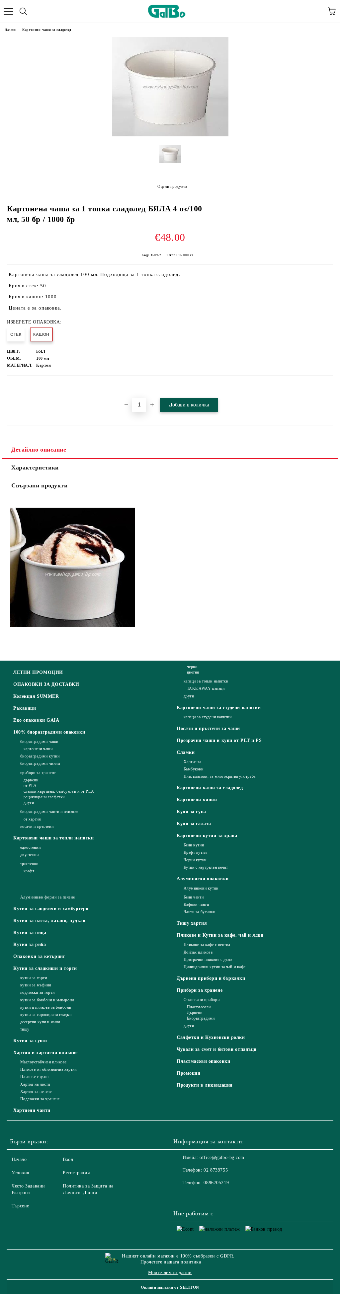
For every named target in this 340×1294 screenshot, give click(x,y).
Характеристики (35, 467)
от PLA (30, 785)
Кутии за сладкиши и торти (45, 968)
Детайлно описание (38, 449)
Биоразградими (201, 1018)
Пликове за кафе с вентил (207, 944)
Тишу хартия (192, 923)
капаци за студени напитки (208, 717)
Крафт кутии (195, 852)
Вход (68, 1159)
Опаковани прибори (201, 999)
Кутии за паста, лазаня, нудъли (49, 920)
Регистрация (76, 1172)
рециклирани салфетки (44, 797)
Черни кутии (195, 860)
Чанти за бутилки (199, 911)
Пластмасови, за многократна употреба (220, 776)
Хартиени (192, 761)
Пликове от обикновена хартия (48, 1069)
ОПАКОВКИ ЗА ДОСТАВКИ (46, 684)
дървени (31, 780)
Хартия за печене (36, 1091)
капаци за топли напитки (206, 681)
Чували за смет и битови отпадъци (217, 1049)
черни (192, 666)
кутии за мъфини (35, 985)
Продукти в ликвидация (205, 1085)
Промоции (188, 1073)
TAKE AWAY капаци (206, 688)
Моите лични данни (170, 1272)
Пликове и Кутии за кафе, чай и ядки (220, 935)
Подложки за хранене (39, 1099)
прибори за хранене (38, 772)
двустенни (29, 854)
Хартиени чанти (31, 1110)
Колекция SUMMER (36, 696)
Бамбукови (194, 769)
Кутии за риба (29, 944)
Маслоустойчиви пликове (43, 1062)
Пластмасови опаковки (203, 1061)
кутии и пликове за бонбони (45, 1007)
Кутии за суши (30, 1040)
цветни (193, 672)
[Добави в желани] (328, 387)
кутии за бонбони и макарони (47, 1000)
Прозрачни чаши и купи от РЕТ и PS (219, 740)
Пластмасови (199, 1007)
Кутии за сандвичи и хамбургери (51, 908)
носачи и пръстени (36, 826)
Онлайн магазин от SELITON (170, 1287)
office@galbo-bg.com (222, 1157)
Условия (20, 1172)
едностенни (30, 847)
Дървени (194, 1012)
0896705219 (216, 1182)
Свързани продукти (39, 485)
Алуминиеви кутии (201, 888)
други (29, 802)
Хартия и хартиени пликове (45, 1052)
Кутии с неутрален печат (206, 867)
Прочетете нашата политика (170, 1261)
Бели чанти (194, 897)
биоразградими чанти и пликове (49, 811)
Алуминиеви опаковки (203, 878)
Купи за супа (191, 811)
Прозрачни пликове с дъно (208, 959)
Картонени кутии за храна (207, 835)
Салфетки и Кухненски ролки (211, 1037)
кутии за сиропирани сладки (45, 1014)
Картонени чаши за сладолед (46, 30)
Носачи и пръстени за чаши (208, 728)
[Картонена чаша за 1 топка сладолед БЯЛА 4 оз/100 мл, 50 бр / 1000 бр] (170, 134)
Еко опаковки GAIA (36, 720)
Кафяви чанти (196, 904)
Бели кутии (194, 845)
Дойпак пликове (198, 952)
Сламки (186, 752)
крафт (29, 871)
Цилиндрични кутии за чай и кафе (215, 967)
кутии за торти (33, 977)
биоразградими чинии (40, 763)
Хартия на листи (35, 1084)
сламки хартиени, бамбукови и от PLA (59, 791)
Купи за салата (194, 823)
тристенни (29, 863)
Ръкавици (24, 708)
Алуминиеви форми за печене (47, 897)
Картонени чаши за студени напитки (219, 707)
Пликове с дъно (34, 1076)
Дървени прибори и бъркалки (211, 978)
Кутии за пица (29, 932)
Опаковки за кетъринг (39, 956)
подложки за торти (37, 992)
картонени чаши (38, 749)
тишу (25, 1029)
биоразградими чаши (39, 741)
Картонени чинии (197, 799)
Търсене (20, 1205)
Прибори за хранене (199, 990)
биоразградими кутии (39, 756)
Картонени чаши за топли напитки (53, 837)
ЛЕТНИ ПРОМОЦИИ (38, 672)
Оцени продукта (172, 186)
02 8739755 (216, 1170)
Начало (10, 30)
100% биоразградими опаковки (49, 732)
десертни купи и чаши (40, 1022)
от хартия (32, 819)
